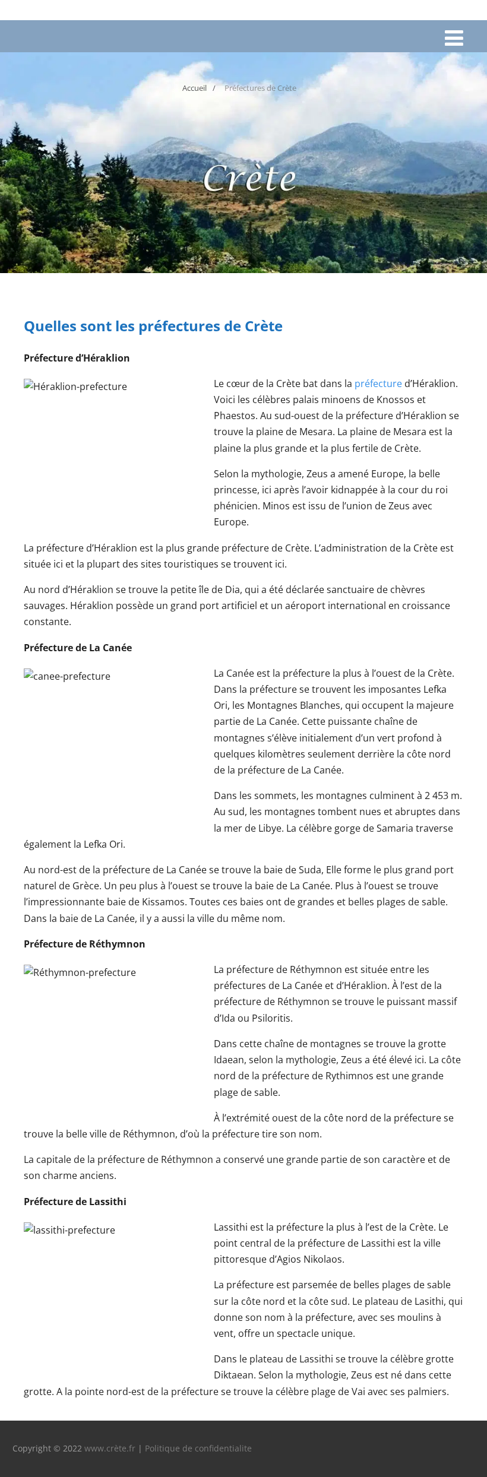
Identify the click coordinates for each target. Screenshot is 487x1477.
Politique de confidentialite (198, 1448)
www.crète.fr (109, 1448)
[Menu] (454, 37)
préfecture (378, 383)
